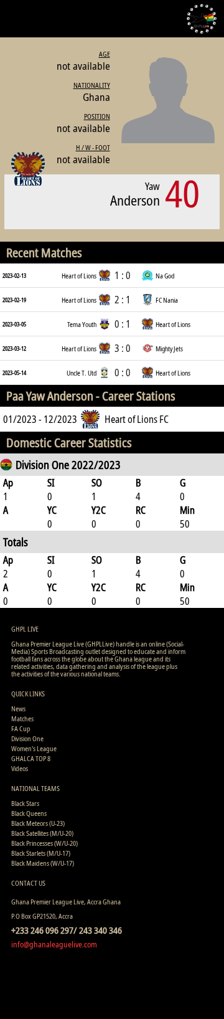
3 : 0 (122, 348)
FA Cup (20, 728)
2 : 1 (122, 299)
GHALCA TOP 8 (30, 758)
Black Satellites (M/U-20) (42, 833)
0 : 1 (122, 324)
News (18, 708)
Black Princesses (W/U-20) (44, 843)
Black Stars (25, 803)
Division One (27, 738)
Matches (22, 718)
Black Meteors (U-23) (38, 823)
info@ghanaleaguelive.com (54, 944)
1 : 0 (122, 275)
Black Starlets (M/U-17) (40, 853)
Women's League (34, 748)
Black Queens (29, 813)
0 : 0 (122, 372)
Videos (19, 768)
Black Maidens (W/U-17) (42, 863)
